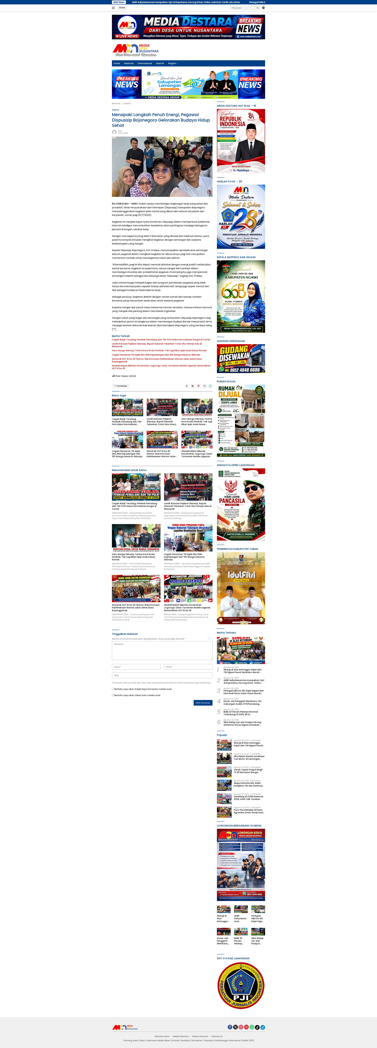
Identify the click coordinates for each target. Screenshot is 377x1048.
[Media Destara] (136, 49)
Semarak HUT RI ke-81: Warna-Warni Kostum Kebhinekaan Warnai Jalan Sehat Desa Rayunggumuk (157, 360)
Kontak (175, 1040)
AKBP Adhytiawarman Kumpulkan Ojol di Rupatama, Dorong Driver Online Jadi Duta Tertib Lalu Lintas (244, 681)
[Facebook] (230, 1027)
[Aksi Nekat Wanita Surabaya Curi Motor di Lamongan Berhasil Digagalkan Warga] (224, 758)
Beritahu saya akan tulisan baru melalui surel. (137, 695)
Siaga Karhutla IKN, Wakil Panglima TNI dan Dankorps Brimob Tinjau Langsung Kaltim (249, 784)
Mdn (120, 131)
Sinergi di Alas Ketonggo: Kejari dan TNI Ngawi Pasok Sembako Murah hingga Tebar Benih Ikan (243, 671)
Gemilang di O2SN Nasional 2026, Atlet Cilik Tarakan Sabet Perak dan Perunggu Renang (248, 797)
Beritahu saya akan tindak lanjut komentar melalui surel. (143, 689)
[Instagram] (241, 1027)
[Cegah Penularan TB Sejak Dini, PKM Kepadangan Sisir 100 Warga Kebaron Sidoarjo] (127, 439)
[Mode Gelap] (263, 7)
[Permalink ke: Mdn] (114, 131)
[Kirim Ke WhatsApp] (210, 386)
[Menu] (114, 7)
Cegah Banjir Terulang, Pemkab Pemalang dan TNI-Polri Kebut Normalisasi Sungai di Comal (161, 339)
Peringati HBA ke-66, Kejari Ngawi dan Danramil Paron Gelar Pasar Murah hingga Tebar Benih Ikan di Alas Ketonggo (221, 2)
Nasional (129, 63)
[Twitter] (235, 1027)
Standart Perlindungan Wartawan (222, 1040)
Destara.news (162, 1036)
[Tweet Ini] (192, 386)
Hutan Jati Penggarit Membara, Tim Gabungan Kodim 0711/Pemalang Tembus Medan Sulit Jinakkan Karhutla (243, 702)
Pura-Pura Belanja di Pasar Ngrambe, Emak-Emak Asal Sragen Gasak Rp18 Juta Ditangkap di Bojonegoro (248, 811)
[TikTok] (257, 1027)
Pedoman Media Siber (158, 1040)
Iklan (142, 1040)
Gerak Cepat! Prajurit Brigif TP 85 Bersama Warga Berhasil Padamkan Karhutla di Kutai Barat (249, 771)
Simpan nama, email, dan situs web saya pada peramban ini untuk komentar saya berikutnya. (162, 682)
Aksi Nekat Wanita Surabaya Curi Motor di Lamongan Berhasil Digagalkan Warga (249, 757)
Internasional (145, 63)
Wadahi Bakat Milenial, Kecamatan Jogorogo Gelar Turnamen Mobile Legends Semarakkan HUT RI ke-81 (161, 367)
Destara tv (217, 1036)
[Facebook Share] (187, 386)
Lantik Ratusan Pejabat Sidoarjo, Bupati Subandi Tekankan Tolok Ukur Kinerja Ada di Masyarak (157, 345)
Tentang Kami (130, 1040)
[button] (258, 7)
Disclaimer (196, 1040)
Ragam (172, 63)
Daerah (160, 63)
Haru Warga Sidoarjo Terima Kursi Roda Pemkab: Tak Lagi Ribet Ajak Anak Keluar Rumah (159, 350)
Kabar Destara (200, 1036)
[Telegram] (262, 1027)
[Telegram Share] (204, 386)
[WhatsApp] (251, 1027)
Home (122, 7)
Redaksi (185, 1040)
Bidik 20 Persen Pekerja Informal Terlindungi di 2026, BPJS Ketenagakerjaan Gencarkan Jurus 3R (244, 713)
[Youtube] (246, 1027)
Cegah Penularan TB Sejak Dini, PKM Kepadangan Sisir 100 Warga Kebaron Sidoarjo (156, 354)
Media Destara (181, 1036)
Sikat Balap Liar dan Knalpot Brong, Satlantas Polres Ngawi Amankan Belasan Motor (242, 723)
